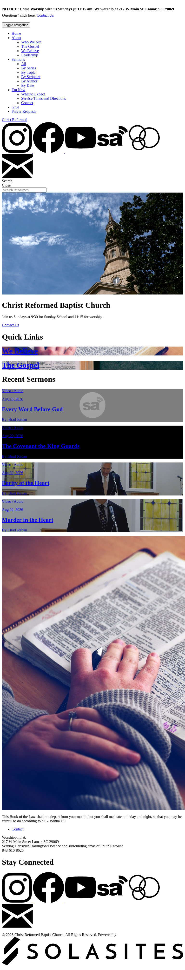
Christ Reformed (14, 120)
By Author (29, 81)
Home (16, 33)
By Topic (28, 72)
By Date (27, 85)
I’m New (18, 90)
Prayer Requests (24, 111)
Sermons (18, 59)
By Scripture (30, 77)
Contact (27, 103)
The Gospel (30, 46)
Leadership (29, 55)
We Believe (30, 51)
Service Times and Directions (43, 98)
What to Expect (33, 94)
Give (15, 107)
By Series (28, 68)
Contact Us (45, 15)
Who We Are (31, 42)
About (16, 38)
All (23, 64)
